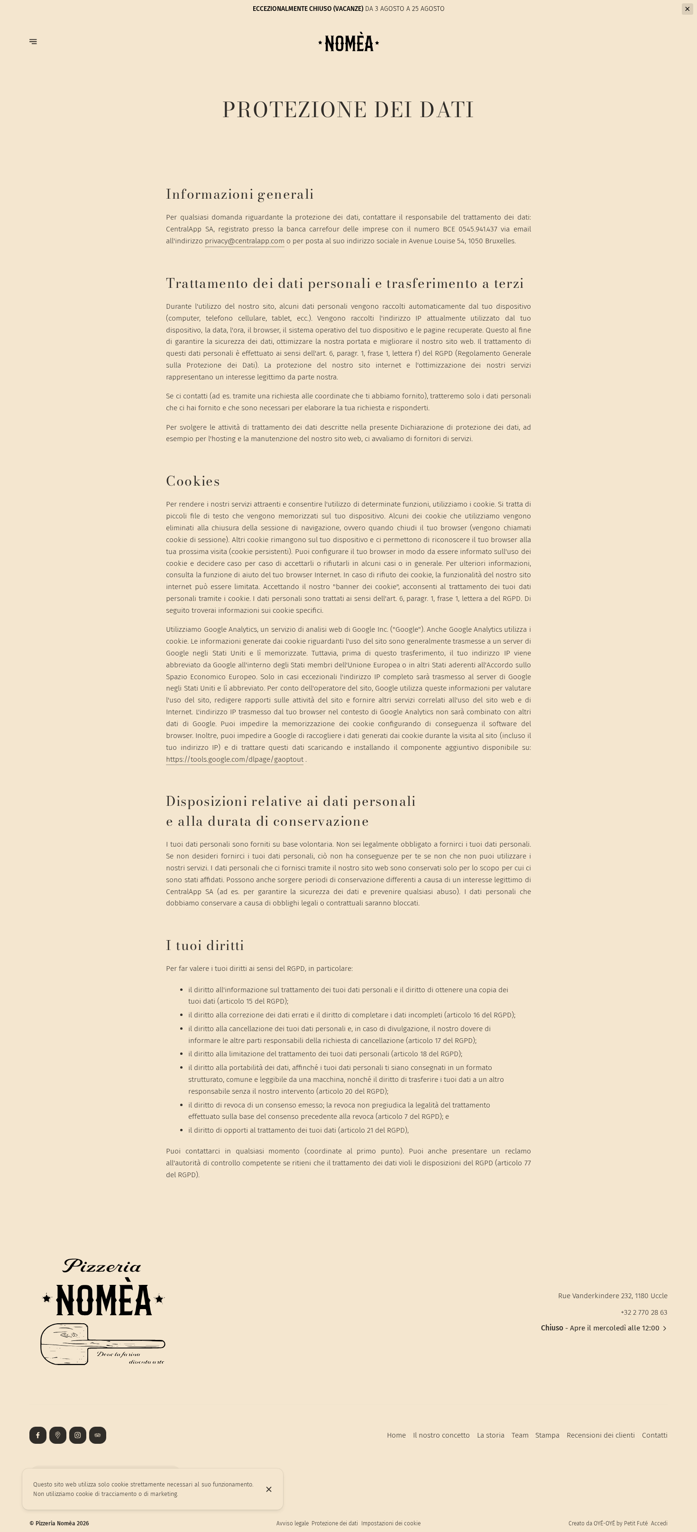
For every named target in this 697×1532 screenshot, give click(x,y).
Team (520, 1435)
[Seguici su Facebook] (37, 1435)
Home (396, 1435)
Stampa (547, 1435)
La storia (490, 1435)
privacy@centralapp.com (244, 240)
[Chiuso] (269, 1489)
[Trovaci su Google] (57, 1435)
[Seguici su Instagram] (77, 1435)
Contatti (655, 1435)
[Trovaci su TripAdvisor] (97, 1435)
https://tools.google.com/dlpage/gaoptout (234, 759)
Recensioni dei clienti (601, 1435)
